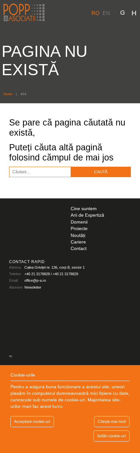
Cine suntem (84, 208)
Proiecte (79, 228)
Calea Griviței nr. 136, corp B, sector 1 (54, 267)
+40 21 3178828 (37, 274)
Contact (79, 248)
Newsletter (32, 287)
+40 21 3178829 (65, 274)
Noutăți (78, 235)
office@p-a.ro (35, 280)
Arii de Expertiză (87, 215)
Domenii (79, 222)
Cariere (78, 242)
